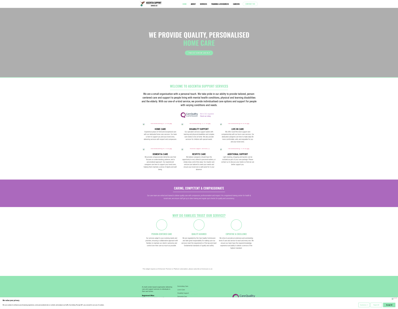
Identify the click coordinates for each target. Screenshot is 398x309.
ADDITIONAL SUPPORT (237, 154)
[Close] (394, 298)
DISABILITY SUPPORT (199, 129)
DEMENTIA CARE (160, 154)
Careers (236, 4)
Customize (363, 305)
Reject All (376, 305)
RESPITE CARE (199, 154)
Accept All (389, 305)
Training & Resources (220, 4)
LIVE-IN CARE (238, 129)
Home (185, 4)
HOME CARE (160, 129)
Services (203, 4)
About (193, 4)
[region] (199, 303)
